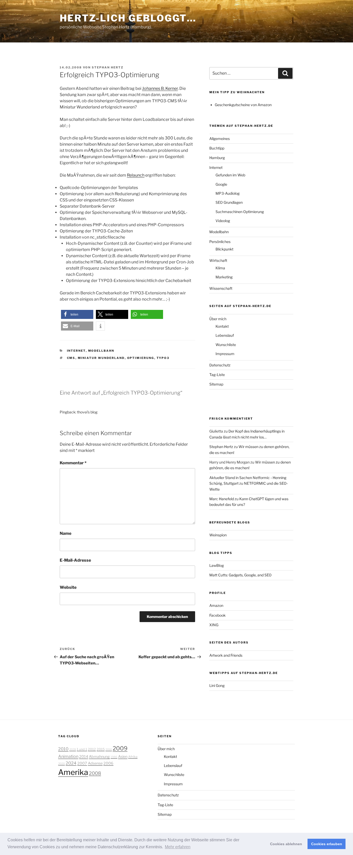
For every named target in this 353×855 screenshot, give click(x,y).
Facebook (217, 615)
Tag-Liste (217, 374)
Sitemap (216, 384)
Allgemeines (219, 138)
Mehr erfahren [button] (177, 847)
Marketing (224, 277)
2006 (108, 763)
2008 (95, 773)
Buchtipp (216, 148)
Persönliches (220, 241)
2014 (83, 756)
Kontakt (222, 326)
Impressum (225, 353)
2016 (108, 749)
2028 (72, 749)
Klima (220, 268)
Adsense (95, 763)
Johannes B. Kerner (160, 88)
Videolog (223, 220)
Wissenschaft (220, 288)
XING (213, 625)
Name (65, 533)
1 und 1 (82, 749)
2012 (92, 749)
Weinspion (218, 535)
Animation (68, 756)
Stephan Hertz (108, 67)
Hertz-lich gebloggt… (128, 18)
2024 (71, 763)
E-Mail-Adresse (75, 560)
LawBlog (216, 565)
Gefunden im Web (230, 175)
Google (221, 184)
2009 (120, 748)
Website (68, 587)
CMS (71, 358)
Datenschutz (220, 365)
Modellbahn (101, 350)
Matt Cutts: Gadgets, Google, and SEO (240, 575)
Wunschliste (226, 344)
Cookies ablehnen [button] (286, 844)
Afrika (132, 757)
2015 (101, 749)
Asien (122, 756)
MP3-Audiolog (228, 193)
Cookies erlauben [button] (326, 844)
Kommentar (73, 462)
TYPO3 (163, 358)
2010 (63, 748)
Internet (76, 350)
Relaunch (135, 175)
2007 (82, 763)
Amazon (216, 605)
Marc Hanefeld (221, 499)
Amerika (73, 772)
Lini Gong (217, 685)
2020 (61, 763)
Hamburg (217, 157)
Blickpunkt (224, 249)
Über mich (217, 319)
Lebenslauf (225, 335)
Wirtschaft (218, 260)
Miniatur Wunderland (101, 358)
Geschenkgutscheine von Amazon (243, 105)
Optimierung (140, 358)
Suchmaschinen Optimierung (240, 211)
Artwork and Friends (225, 655)
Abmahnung (99, 756)
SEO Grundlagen (229, 202)
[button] (77, 314)
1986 (114, 757)
